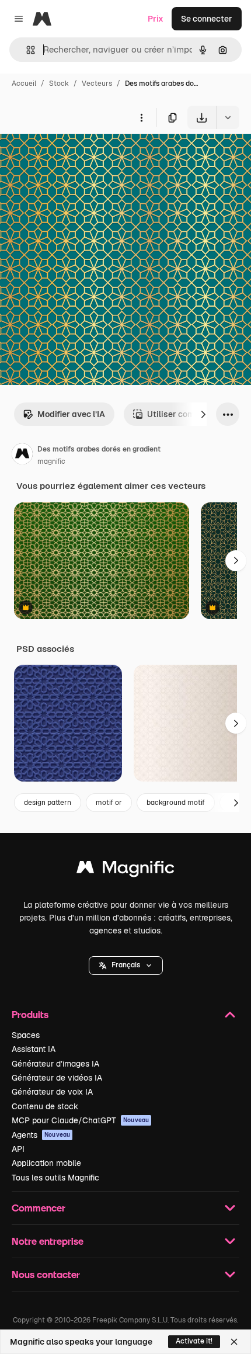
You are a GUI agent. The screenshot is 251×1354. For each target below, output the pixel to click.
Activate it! (194, 1341)
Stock (59, 83)
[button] (126, 965)
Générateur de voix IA (52, 1091)
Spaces (26, 1035)
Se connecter (206, 18)
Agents (41, 1135)
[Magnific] (125, 870)
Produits (30, 1014)
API (18, 1149)
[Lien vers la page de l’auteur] (22, 455)
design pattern (47, 802)
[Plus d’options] (141, 117)
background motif (176, 802)
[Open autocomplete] (26, 50)
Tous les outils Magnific (55, 1177)
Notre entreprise (47, 1241)
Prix (155, 18)
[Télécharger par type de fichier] (227, 117)
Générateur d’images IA (55, 1063)
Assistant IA (33, 1049)
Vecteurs (97, 83)
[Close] (234, 1342)
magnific (51, 461)
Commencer (38, 1208)
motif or (109, 802)
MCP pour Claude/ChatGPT (80, 1120)
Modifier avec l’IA (71, 414)
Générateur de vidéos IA (57, 1077)
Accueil (24, 83)
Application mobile (46, 1163)
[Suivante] (203, 414)
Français (125, 965)
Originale (77, 156)
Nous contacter (46, 1274)
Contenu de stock (45, 1106)
